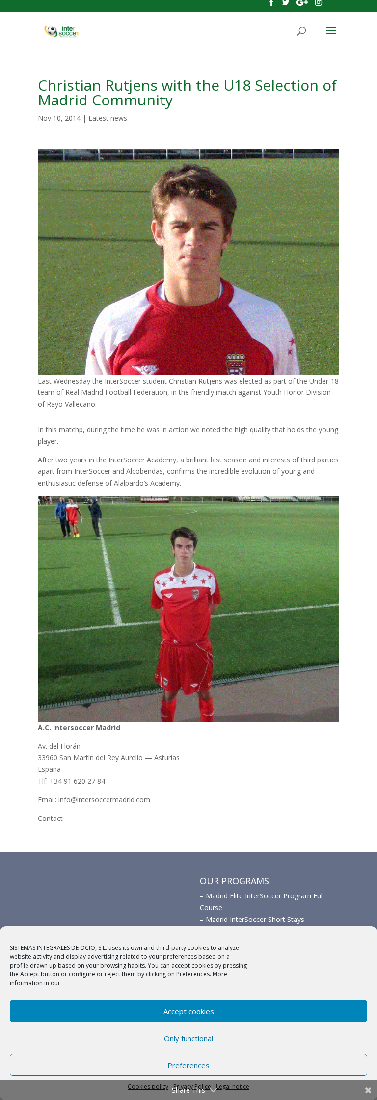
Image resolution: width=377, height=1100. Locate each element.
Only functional (188, 1038)
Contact (50, 818)
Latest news (107, 118)
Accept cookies (188, 1011)
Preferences (188, 1065)
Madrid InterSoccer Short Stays (255, 919)
